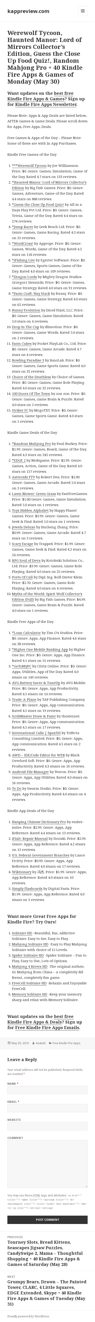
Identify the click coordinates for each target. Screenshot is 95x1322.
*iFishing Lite (23, 260)
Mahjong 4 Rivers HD (30, 966)
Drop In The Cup (25, 326)
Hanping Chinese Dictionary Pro (39, 821)
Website (14, 1120)
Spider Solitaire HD (28, 955)
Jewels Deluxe (23, 527)
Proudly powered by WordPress (28, 1316)
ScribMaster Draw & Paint (34, 716)
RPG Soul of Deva (26, 560)
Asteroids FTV (23, 477)
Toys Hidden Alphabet (30, 510)
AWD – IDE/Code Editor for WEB (38, 755)
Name (13, 1084)
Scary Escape (22, 543)
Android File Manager (30, 771)
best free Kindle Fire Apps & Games (40, 95)
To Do (16, 788)
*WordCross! (22, 243)
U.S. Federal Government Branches (40, 855)
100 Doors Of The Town (31, 393)
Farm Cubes (22, 343)
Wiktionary (21, 871)
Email (13, 1102)
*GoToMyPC (21, 666)
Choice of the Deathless (31, 376)
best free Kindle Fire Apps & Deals (40, 1019)
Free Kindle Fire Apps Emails (47, 1027)
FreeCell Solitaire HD (29, 983)
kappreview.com (28, 10)
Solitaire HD (22, 933)
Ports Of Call (22, 577)
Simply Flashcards (27, 888)
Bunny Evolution (26, 310)
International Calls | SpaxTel (36, 732)
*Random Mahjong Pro (31, 443)
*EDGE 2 (19, 460)
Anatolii (41, 1043)
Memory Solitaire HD (29, 994)
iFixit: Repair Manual (30, 838)
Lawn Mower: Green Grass (34, 493)
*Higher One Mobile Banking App (40, 649)
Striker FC (20, 410)
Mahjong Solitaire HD (30, 944)
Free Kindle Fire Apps (66, 1043)
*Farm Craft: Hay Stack (31, 293)
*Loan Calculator (26, 632)
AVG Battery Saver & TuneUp (36, 682)
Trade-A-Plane (24, 699)
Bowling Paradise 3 (28, 360)
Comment (15, 1138)
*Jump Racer (22, 226)
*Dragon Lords (24, 276)
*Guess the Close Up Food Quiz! (38, 204)
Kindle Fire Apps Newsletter (45, 104)
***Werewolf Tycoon (29, 165)
